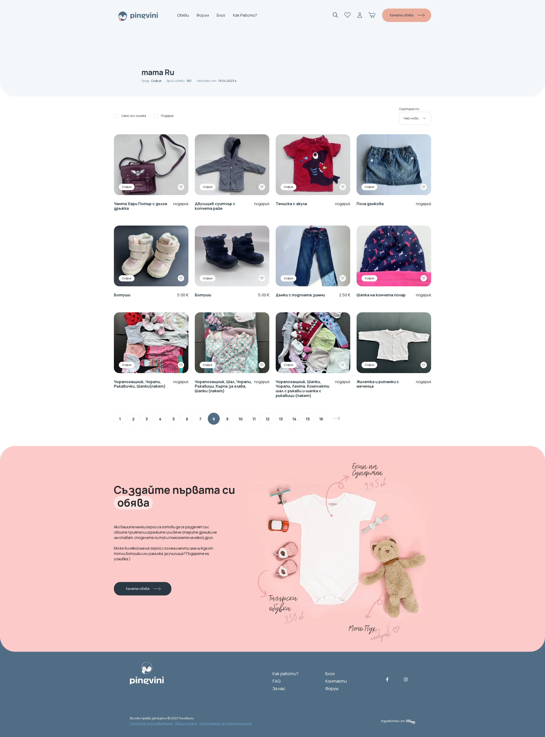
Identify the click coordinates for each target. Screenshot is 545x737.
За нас (278, 688)
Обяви (183, 15)
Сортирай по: (409, 109)
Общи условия (186, 723)
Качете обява (401, 15)
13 (281, 418)
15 (308, 418)
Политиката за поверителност (225, 723)
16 (321, 418)
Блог (221, 15)
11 (254, 418)
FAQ (276, 681)
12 (267, 418)
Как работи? (245, 15)
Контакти (336, 681)
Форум (202, 15)
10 (240, 418)
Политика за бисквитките (151, 723)
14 (294, 418)
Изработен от (393, 721)
